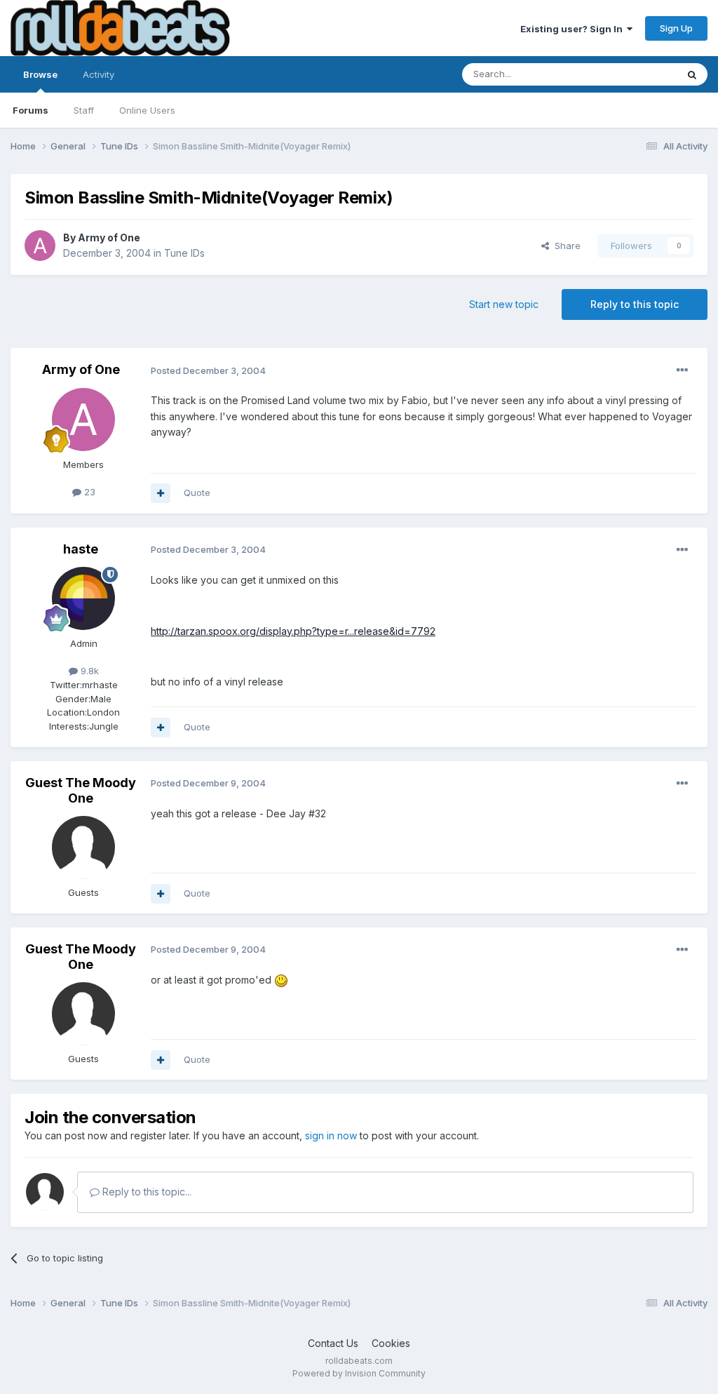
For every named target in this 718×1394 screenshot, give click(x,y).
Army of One (109, 237)
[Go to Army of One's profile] (40, 245)
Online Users (147, 110)
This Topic (636, 74)
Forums (30, 110)
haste (80, 549)
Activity (98, 74)
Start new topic (503, 304)
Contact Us (333, 1343)
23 (88, 491)
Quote (197, 492)
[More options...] (682, 370)
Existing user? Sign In (573, 28)
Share (565, 245)
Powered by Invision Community (359, 1373)
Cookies (391, 1343)
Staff (84, 110)
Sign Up (676, 28)
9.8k (88, 670)
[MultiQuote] (160, 493)
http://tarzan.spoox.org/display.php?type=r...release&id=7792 (293, 631)
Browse (40, 74)
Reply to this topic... (145, 1192)
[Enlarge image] (281, 980)
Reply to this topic (634, 304)
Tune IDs (184, 253)
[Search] (692, 74)
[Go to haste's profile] (83, 598)
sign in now (331, 1135)
